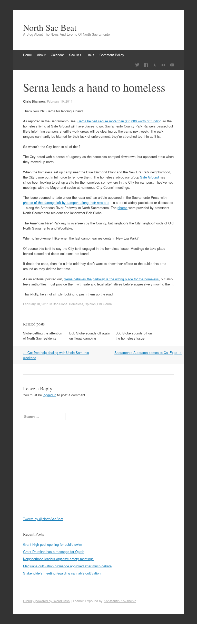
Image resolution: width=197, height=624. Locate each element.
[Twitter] (137, 65)
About (41, 54)
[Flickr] (163, 65)
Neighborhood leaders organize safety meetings (58, 558)
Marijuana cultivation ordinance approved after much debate (67, 565)
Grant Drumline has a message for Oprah (53, 551)
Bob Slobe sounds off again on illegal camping (89, 336)
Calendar (57, 54)
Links (90, 54)
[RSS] (154, 65)
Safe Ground (149, 177)
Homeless (76, 304)
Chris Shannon (34, 101)
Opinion (90, 304)
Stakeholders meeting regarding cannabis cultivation (62, 573)
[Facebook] (146, 65)
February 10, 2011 (60, 101)
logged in (49, 394)
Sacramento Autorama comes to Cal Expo (148, 352)
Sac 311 (75, 54)
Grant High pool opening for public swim (52, 544)
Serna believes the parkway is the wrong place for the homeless (111, 278)
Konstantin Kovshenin (120, 600)
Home (27, 54)
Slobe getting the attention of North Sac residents (42, 336)
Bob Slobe (60, 304)
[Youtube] (172, 65)
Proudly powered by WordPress (46, 600)
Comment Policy (112, 54)
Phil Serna (104, 304)
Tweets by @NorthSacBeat (43, 518)
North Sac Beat (49, 27)
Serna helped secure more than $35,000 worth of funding (119, 120)
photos (122, 207)
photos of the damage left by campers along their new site (66, 202)
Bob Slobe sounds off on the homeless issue (133, 336)
